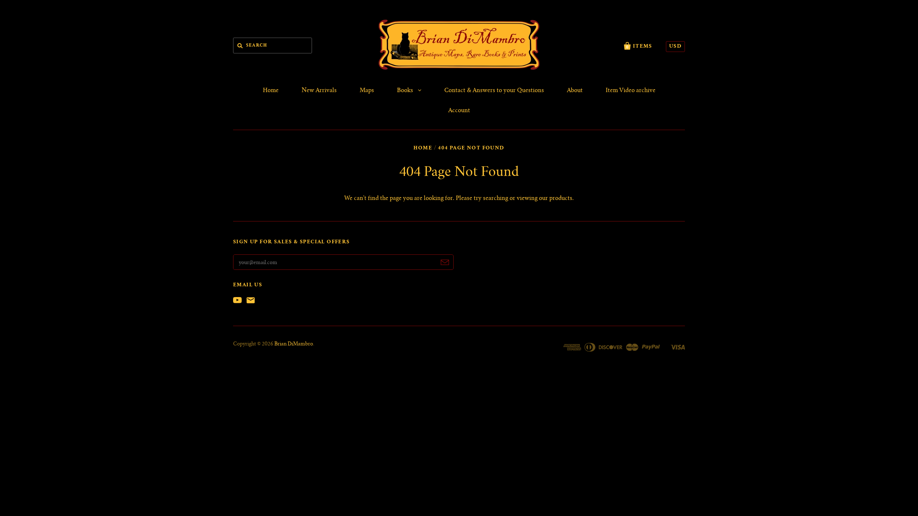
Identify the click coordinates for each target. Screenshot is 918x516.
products (560, 198)
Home (271, 91)
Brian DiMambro (293, 344)
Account (459, 111)
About (575, 91)
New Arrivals (319, 91)
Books (406, 91)
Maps (367, 91)
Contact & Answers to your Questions (494, 91)
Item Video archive (631, 91)
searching (495, 198)
